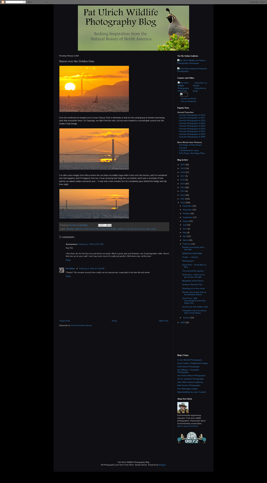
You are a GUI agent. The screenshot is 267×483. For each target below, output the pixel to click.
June (185, 229)
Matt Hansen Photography (188, 385)
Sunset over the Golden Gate (195, 307)
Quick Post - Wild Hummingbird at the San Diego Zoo (194, 300)
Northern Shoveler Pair (192, 284)
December (187, 206)
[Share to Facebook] (107, 225)
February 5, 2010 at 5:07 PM (90, 244)
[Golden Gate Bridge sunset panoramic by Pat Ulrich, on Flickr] (94, 218)
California (78, 229)
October (186, 213)
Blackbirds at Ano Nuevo (193, 281)
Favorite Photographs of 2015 (192, 123)
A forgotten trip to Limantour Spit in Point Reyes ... (194, 311)
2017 (182, 176)
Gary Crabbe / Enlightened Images (192, 363)
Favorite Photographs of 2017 (192, 118)
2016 (182, 180)
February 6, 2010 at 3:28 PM (91, 268)
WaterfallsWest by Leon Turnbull (191, 392)
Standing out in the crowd (193, 288)
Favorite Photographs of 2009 (192, 137)
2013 (182, 191)
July (185, 225)
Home (114, 321)
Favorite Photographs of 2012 (192, 129)
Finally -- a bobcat (190, 257)
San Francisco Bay (142, 229)
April (185, 236)
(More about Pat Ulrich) (187, 426)
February (187, 244)
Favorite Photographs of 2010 (192, 134)
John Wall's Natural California (190, 382)
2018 (182, 172)
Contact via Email (188, 98)
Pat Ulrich (70, 268)
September (188, 217)
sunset (153, 229)
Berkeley (70, 229)
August (186, 221)
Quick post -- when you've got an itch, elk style (193, 275)
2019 (182, 168)
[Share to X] (104, 225)
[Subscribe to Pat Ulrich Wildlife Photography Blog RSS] (185, 91)
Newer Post (65, 321)
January (186, 317)
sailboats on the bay (125, 229)
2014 (182, 187)
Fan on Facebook (188, 101)
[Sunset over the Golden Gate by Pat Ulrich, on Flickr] (94, 111)
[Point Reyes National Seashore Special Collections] (192, 71)
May (185, 232)
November (187, 210)
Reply (68, 260)
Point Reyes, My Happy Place (192, 153)
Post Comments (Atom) (81, 325)
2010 (182, 202)
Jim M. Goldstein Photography (190, 379)
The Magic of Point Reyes (190, 145)
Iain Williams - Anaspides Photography (188, 371)
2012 (182, 195)
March (186, 240)
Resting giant (188, 261)
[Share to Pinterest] (110, 225)
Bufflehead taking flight (192, 253)
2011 (182, 199)
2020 (182, 164)
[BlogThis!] (102, 225)
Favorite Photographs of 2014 (192, 126)
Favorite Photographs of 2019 (192, 115)
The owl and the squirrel (192, 271)
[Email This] (99, 225)
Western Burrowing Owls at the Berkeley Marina (194, 293)
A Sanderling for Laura (189, 150)
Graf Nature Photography (188, 366)
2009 (182, 322)
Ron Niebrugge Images (187, 389)
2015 (182, 184)
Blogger (162, 465)
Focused (183, 148)
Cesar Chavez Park (91, 229)
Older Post (163, 321)
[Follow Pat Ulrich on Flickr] (184, 96)
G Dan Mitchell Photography (189, 360)
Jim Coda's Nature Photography (191, 375)
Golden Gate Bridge (108, 229)
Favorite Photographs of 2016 (192, 120)
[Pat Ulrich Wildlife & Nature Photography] (192, 63)
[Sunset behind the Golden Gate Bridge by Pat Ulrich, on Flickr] (94, 169)
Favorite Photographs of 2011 (192, 131)
